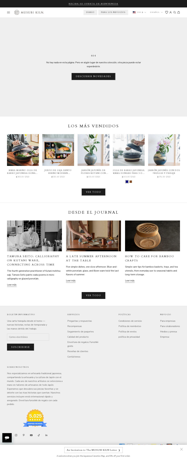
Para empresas (167, 321)
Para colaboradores (170, 326)
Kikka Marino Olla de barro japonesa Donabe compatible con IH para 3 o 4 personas (23, 172)
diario (90, 12)
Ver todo (93, 192)
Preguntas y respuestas (79, 321)
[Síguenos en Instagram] (16, 435)
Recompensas (74, 326)
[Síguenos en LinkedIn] (46, 435)
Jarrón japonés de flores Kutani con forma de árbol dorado (93, 172)
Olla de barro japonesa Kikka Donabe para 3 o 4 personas (129, 172)
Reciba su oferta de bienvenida (93, 3)
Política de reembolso (129, 326)
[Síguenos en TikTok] (38, 435)
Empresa (164, 337)
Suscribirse (20, 347)
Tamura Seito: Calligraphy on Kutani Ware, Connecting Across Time (33, 260)
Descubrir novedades (93, 76)
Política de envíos (127, 331)
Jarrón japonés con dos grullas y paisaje (164, 171)
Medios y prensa (168, 331)
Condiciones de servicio (130, 321)
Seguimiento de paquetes (80, 331)
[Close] (181, 449)
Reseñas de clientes (77, 351)
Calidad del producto (78, 337)
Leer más (12, 284)
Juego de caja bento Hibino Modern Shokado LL (58, 172)
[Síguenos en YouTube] (31, 435)
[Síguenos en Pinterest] (23, 435)
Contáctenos (73, 356)
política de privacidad (129, 337)
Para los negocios (113, 12)
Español (155, 12)
